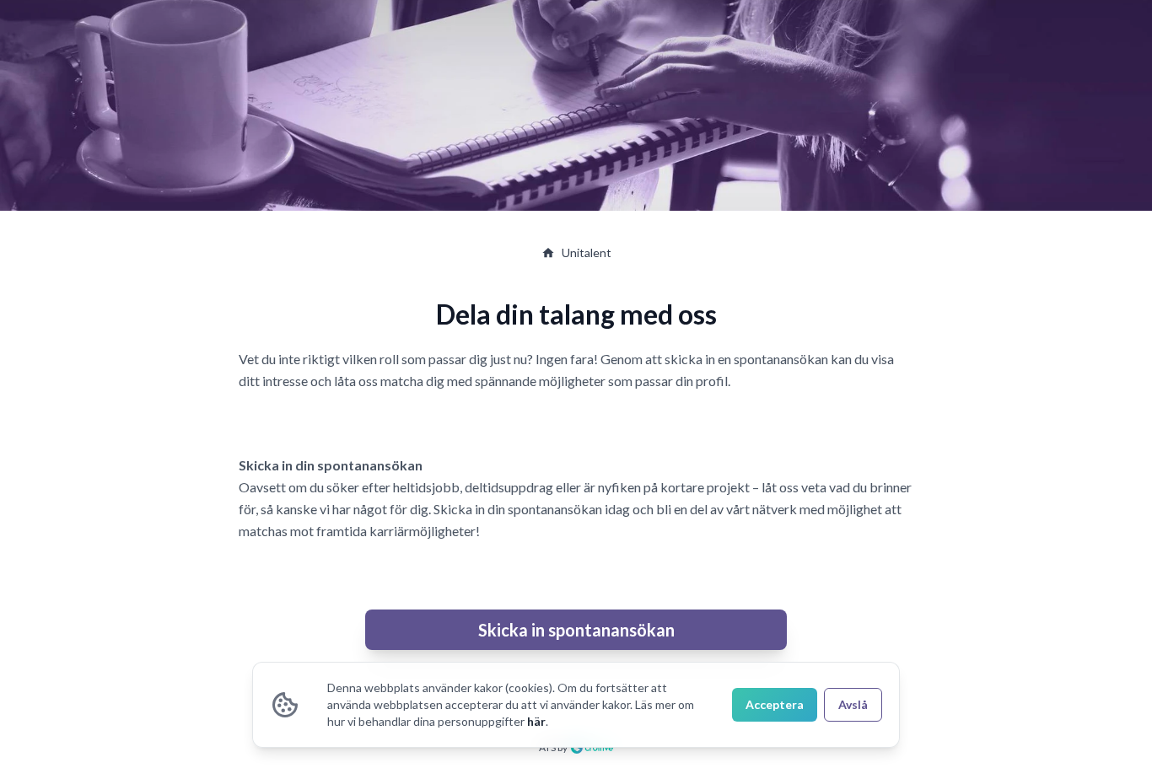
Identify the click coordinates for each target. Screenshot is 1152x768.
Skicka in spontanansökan (576, 630)
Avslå (853, 704)
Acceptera (775, 704)
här (536, 721)
